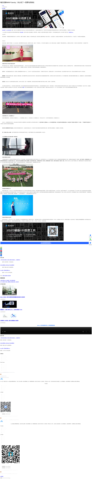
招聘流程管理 (5, 357)
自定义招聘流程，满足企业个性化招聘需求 (7, 343)
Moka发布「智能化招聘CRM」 (5, 270)
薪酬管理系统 (5, 367)
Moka (3, 5)
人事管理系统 (5, 364)
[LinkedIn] (46, 252)
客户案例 (3, 8)
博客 (3, 400)
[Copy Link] (46, 254)
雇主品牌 (21, 32)
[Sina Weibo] (46, 251)
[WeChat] (46, 247)
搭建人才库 (4, 358)
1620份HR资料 (8, 30)
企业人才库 (4, 387)
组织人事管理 (5, 368)
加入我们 (4, 397)
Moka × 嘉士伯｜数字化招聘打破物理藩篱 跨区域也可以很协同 (12, 297)
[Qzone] (46, 249)
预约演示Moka (71, 32)
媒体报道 (4, 398)
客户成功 (4, 432)
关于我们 (4, 394)
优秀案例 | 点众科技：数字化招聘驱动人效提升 (9, 320)
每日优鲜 (3, 30)
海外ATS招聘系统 (5, 360)
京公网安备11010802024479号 (4, 377)
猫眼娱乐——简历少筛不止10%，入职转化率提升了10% (11, 309)
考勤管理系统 (5, 370)
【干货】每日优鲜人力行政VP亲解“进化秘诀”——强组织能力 (10, 259)
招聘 (23, 87)
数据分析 (4, 388)
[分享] (46, 255)
